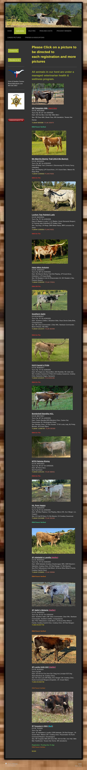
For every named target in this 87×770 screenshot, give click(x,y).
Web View (78, 766)
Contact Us (13, 50)
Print (9, 764)
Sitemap (15, 764)
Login (80, 764)
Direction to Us (14, 60)
